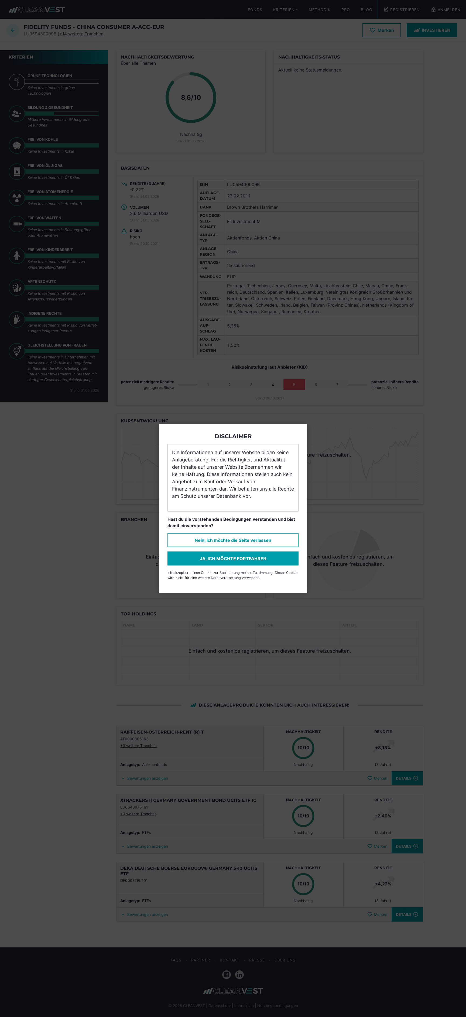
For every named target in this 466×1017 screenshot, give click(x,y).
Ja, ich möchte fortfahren (233, 558)
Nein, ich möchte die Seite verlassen (233, 540)
